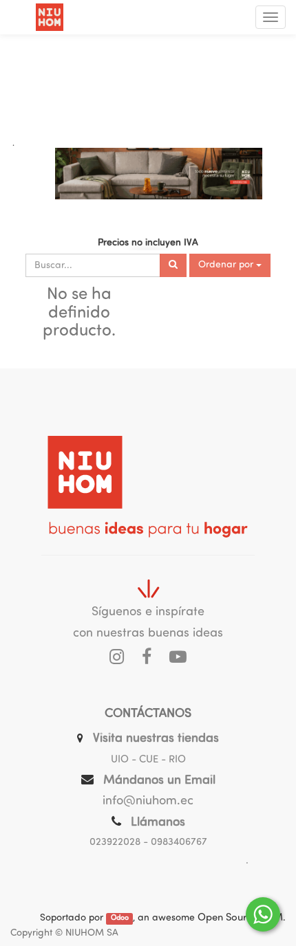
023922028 (114, 842)
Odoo (120, 919)
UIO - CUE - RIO (148, 760)
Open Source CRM (240, 918)
